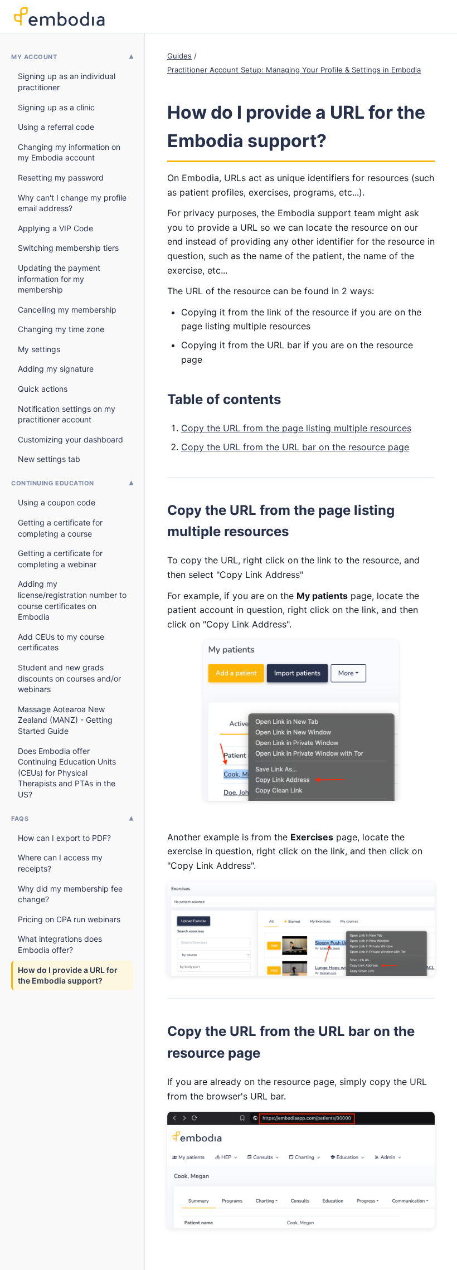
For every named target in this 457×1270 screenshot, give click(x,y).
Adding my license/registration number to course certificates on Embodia (72, 600)
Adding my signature (56, 368)
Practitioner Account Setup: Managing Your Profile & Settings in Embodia (294, 69)
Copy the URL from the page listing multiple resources (296, 428)
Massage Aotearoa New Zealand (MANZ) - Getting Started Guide (65, 720)
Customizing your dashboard (70, 439)
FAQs (19, 819)
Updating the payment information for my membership (59, 278)
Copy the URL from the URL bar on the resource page (295, 446)
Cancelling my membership (67, 309)
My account (34, 57)
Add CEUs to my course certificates (61, 642)
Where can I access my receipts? (60, 863)
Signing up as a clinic (56, 107)
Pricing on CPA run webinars (69, 919)
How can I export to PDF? (64, 838)
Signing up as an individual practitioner (66, 81)
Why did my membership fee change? (70, 894)
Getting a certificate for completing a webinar (60, 558)
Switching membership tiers (68, 247)
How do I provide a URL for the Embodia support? (68, 975)
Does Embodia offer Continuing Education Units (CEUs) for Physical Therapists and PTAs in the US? (67, 772)
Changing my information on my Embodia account (69, 152)
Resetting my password (61, 177)
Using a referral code (56, 127)
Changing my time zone (61, 329)
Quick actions (42, 388)
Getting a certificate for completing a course (60, 528)
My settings (39, 349)
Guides (179, 55)
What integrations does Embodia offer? (60, 944)
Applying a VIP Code (55, 228)
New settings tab (49, 459)
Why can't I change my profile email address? (72, 203)
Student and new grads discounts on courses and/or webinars (69, 678)
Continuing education (52, 483)
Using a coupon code (56, 502)
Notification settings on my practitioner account (66, 414)
